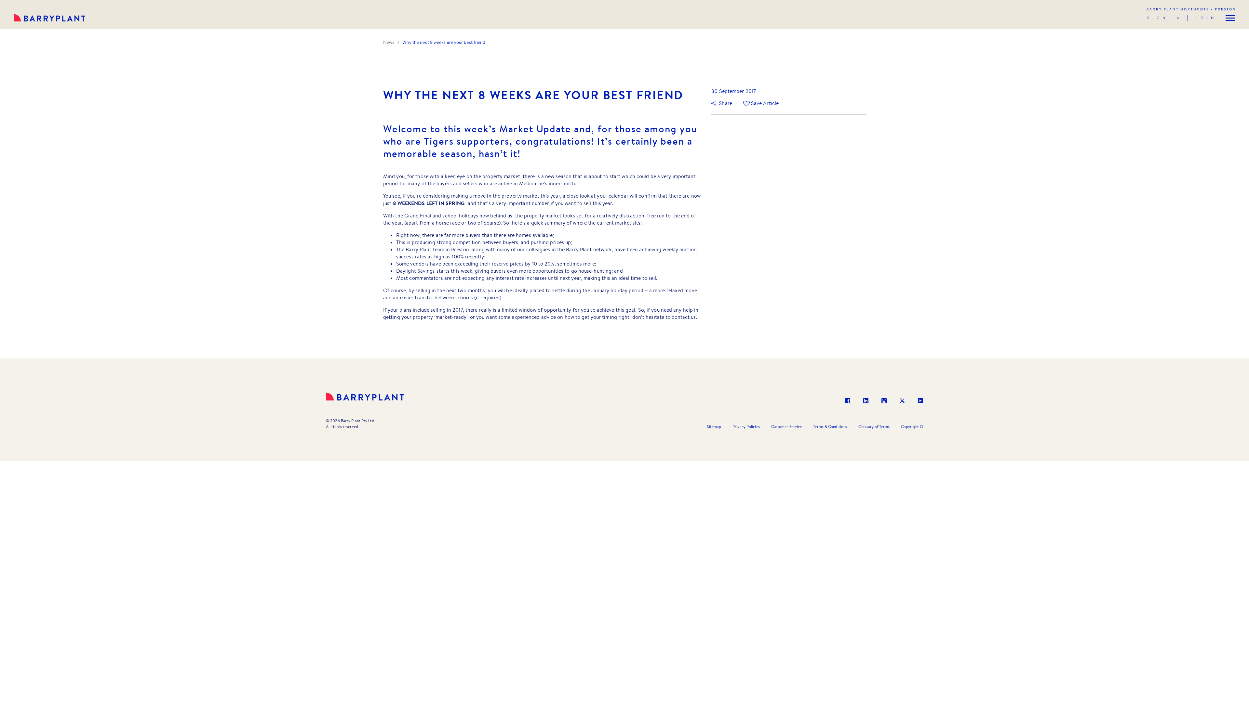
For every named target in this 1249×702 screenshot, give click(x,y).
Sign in (1165, 18)
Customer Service (786, 426)
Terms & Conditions (830, 426)
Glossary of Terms (874, 426)
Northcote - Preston (1191, 9)
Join (1206, 18)
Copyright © (912, 426)
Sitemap (714, 426)
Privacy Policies (746, 426)
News (388, 42)
